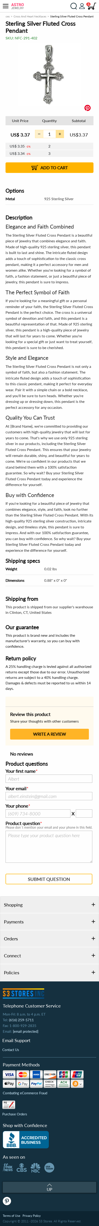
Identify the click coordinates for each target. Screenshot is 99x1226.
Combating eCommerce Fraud (25, 1093)
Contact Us (10, 1050)
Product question (23, 823)
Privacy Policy (32, 1216)
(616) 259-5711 (21, 1020)
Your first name (21, 771)
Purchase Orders (14, 1114)
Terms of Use (11, 1216)
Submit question (49, 879)
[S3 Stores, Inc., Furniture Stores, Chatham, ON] (26, 1139)
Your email (16, 788)
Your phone (17, 806)
